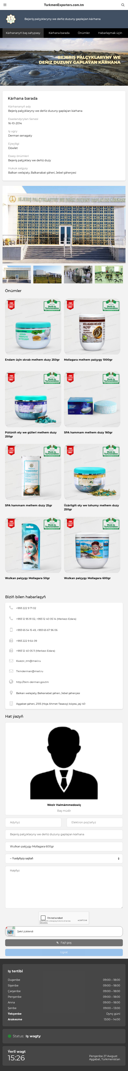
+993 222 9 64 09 (26, 640)
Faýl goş (66, 942)
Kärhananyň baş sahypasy (23, 33)
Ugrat (64, 952)
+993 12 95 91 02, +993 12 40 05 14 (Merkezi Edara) (46, 618)
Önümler (84, 33)
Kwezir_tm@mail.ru (28, 661)
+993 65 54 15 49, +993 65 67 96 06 (37, 630)
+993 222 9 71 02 (26, 608)
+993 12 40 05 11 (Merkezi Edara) (35, 650)
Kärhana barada (59, 33)
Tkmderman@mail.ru (29, 671)
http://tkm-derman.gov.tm (32, 682)
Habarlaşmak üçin (110, 33)
